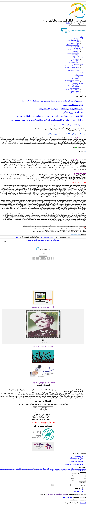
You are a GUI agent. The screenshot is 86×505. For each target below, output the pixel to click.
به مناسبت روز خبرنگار (73, 112)
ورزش (81, 72)
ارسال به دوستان (32, 240)
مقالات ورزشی (75, 54)
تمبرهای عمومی (74, 86)
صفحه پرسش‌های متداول (72, 80)
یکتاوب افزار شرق (67, 497)
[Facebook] (52, 258)
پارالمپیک (18, 469)
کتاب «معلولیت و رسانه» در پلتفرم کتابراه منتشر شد (61, 108)
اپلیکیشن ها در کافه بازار (76, 461)
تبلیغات (81, 73)
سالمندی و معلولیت (73, 70)
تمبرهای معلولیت (78, 83)
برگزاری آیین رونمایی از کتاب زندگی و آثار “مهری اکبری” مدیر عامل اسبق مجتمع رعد (47, 120)
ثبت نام (81, 489)
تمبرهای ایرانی (75, 91)
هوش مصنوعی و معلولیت (72, 65)
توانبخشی (24, 469)
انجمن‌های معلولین (10, 469)
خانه (81, 37)
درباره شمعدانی (78, 456)
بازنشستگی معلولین (75, 470)
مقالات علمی (75, 51)
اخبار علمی (76, 41)
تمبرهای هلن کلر (74, 92)
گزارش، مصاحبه (78, 48)
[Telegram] (44, 258)
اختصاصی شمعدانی (74, 46)
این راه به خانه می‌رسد (73, 105)
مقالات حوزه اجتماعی (73, 49)
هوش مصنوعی (78, 64)
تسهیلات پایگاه (79, 75)
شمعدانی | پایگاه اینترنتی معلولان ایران (56, 494)
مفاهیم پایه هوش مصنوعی (72, 67)
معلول (72, 469)
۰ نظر (17, 237)
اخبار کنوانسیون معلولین (72, 45)
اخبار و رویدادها (78, 38)
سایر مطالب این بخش (53, 240)
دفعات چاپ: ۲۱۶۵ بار (47, 237)
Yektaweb (83, 503)
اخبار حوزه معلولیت (73, 40)
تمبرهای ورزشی (74, 88)
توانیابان (52, 469)
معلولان (68, 469)
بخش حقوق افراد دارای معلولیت (74, 464)
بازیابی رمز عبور (78, 491)
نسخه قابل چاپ (41, 240)
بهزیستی (57, 469)
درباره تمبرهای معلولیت (72, 84)
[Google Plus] (37, 258)
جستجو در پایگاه (74, 78)
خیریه (58, 470)
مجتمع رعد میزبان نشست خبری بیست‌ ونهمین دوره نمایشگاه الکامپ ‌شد (52, 101)
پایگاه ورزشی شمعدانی (76, 458)
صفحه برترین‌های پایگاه (73, 81)
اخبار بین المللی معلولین (72, 43)
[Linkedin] (41, 258)
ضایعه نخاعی (31, 469)
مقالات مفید (76, 56)
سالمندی (80, 69)
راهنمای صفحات (74, 76)
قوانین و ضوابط (78, 57)
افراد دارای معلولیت (80, 469)
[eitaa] (34, 258)
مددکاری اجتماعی (41, 469)
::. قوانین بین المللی (74, 61)
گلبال (47, 469)
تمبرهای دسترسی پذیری (72, 89)
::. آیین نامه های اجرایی (73, 62)
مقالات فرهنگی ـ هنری (73, 53)
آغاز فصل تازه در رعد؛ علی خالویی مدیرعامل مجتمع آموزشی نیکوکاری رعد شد (50, 116)
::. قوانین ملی (75, 59)
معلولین (62, 469)
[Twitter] (48, 258)
